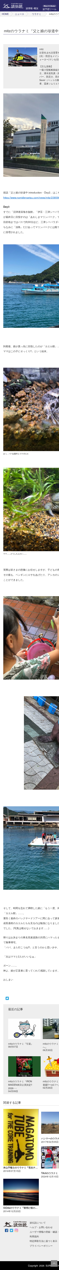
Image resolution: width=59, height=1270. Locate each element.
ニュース (19, 14)
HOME (5, 14)
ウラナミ (36, 14)
